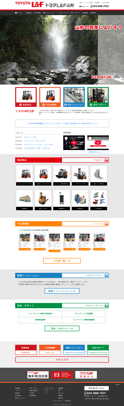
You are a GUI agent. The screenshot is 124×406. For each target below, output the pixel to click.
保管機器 (24, 208)
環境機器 (61, 208)
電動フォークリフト (42, 184)
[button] (2, 49)
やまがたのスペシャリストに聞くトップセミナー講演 (38, 144)
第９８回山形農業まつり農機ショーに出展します (37, 148)
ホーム (19, 13)
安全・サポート (75, 13)
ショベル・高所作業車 (61, 184)
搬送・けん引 (42, 208)
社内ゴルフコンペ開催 (30, 137)
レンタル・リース (62, 13)
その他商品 (98, 208)
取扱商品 (28, 13)
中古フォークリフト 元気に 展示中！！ (35, 140)
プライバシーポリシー (58, 400)
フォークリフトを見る (25, 249)
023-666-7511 (100, 6)
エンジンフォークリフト (24, 184)
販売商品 (17, 393)
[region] (62, 50)
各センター (85, 6)
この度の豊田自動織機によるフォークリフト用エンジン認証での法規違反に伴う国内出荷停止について (62, 123)
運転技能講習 (33, 395)
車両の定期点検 (33, 390)
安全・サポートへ (61, 328)
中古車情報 (37, 13)
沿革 (59, 390)
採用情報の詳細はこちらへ (95, 152)
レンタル (46, 390)
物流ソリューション (49, 13)
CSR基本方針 (68, 400)
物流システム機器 (98, 184)
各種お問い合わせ (97, 388)
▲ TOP (118, 384)
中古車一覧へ (60, 261)
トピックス (62, 359)
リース (45, 393)
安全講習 (32, 393)
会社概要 (85, 13)
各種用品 (79, 208)
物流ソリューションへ (61, 291)
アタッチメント (80, 184)
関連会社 (60, 398)
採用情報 (93, 13)
